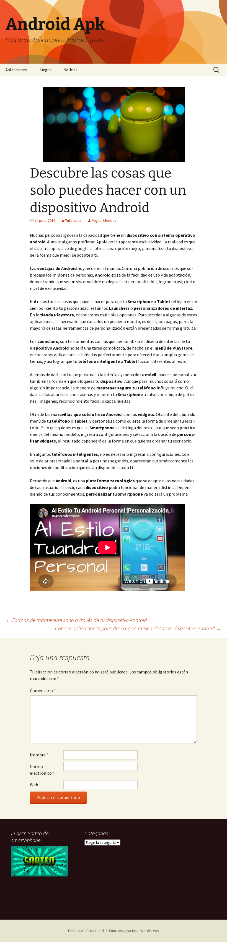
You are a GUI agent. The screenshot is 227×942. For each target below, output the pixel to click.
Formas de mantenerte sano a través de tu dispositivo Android (76, 619)
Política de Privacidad (86, 930)
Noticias (70, 69)
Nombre (39, 755)
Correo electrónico (42, 770)
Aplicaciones (16, 69)
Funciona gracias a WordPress (134, 930)
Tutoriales (73, 220)
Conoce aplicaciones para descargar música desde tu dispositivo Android (138, 628)
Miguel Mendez (104, 220)
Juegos (45, 69)
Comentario (43, 690)
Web (34, 784)
